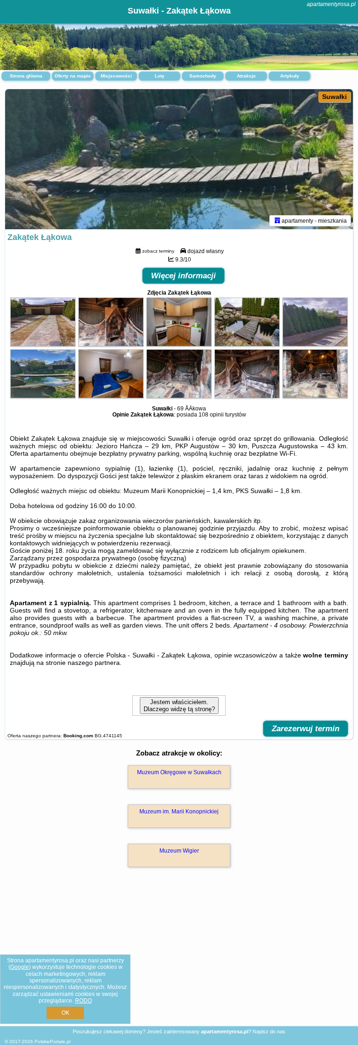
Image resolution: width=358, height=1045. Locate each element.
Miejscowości (116, 75)
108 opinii (211, 414)
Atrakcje (246, 75)
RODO (83, 1000)
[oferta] (277, 220)
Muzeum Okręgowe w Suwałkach (179, 772)
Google (19, 967)
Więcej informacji (183, 275)
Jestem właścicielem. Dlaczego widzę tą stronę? (179, 706)
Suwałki (334, 96)
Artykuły (289, 75)
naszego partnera (94, 662)
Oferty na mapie (73, 75)
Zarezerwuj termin (305, 728)
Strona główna (26, 75)
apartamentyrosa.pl (331, 4)
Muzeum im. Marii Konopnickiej (179, 811)
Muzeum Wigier (179, 850)
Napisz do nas (269, 1031)
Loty (160, 75)
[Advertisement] (179, 956)
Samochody (202, 75)
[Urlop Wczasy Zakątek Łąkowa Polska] (43, 344)
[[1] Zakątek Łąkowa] (179, 159)
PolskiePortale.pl (52, 1041)
